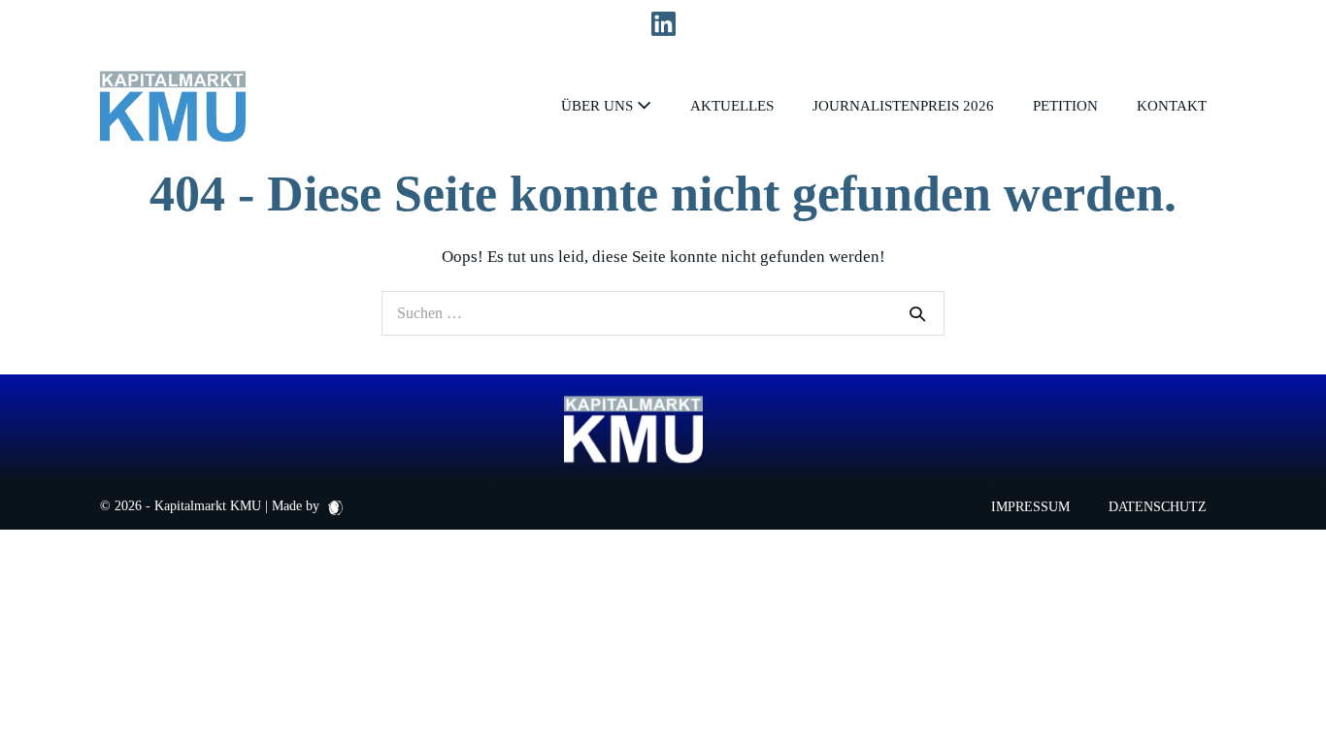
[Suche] (917, 313)
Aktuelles (732, 105)
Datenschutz (1158, 507)
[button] (42, 702)
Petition (1065, 105)
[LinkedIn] (663, 25)
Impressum (1030, 507)
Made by (297, 506)
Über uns (599, 105)
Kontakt (1172, 105)
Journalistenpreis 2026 (903, 105)
